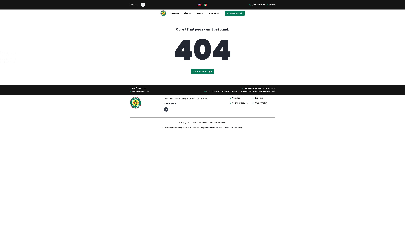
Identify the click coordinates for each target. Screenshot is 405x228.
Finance (187, 13)
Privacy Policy (261, 103)
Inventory (175, 13)
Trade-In (200, 13)
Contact (259, 98)
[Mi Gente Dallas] (163, 13)
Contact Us (214, 13)
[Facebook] (143, 5)
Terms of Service (240, 103)
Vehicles (236, 98)
